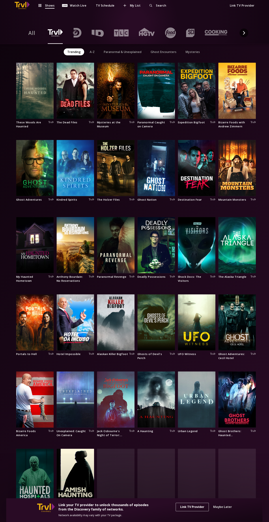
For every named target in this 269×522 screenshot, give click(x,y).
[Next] (244, 33)
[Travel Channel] (24, 5)
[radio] (32, 33)
